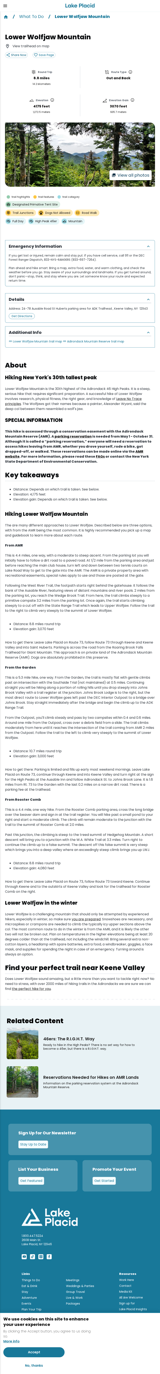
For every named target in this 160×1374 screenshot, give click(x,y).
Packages (73, 1303)
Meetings (72, 1280)
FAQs (100, 456)
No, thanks (34, 1365)
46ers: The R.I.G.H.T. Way (69, 1038)
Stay (25, 1292)
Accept (34, 1352)
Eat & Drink (29, 1286)
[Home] (6, 16)
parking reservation (73, 436)
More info (11, 1341)
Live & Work (74, 1298)
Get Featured (31, 1180)
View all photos (133, 175)
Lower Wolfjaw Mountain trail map (37, 341)
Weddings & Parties (80, 1286)
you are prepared (86, 919)
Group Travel (75, 1292)
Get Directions (21, 316)
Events (26, 1303)
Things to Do (31, 1280)
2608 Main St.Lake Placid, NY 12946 (37, 1242)
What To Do (31, 16)
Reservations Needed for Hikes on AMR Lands (91, 1077)
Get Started (104, 1180)
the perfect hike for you (31, 988)
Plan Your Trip (31, 1309)
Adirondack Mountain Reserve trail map (95, 341)
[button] (31, 6)
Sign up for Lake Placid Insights (133, 1306)
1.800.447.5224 (32, 1236)
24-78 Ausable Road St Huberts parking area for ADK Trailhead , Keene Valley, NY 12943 (85, 308)
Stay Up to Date (33, 1144)
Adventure (29, 1298)
